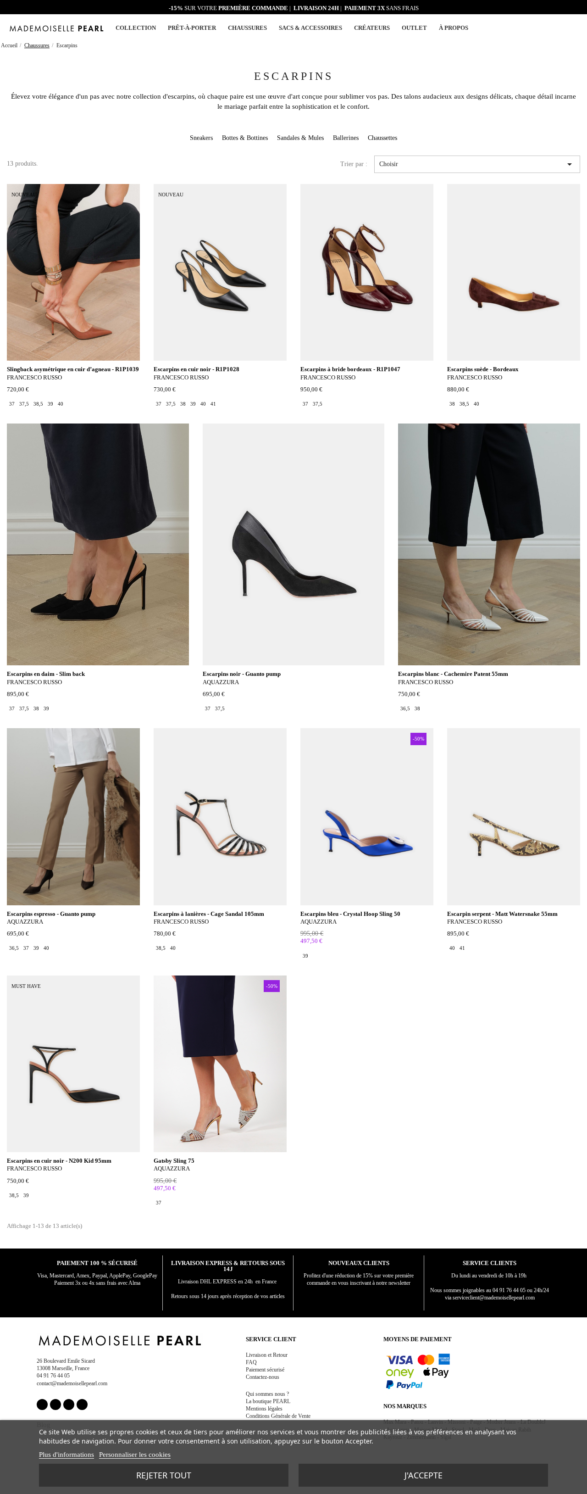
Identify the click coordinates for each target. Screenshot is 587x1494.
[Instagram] (55, 1404)
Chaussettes (382, 137)
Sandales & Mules (300, 137)
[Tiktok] (82, 1404)
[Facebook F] (42, 1404)
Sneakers (201, 137)
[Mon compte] (552, 28)
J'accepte (423, 1475)
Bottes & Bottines (245, 137)
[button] (563, 28)
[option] (12, 404)
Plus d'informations (66, 1454)
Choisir (477, 164)
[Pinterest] (68, 1404)
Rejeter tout (163, 1475)
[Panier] (574, 27)
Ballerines (346, 137)
